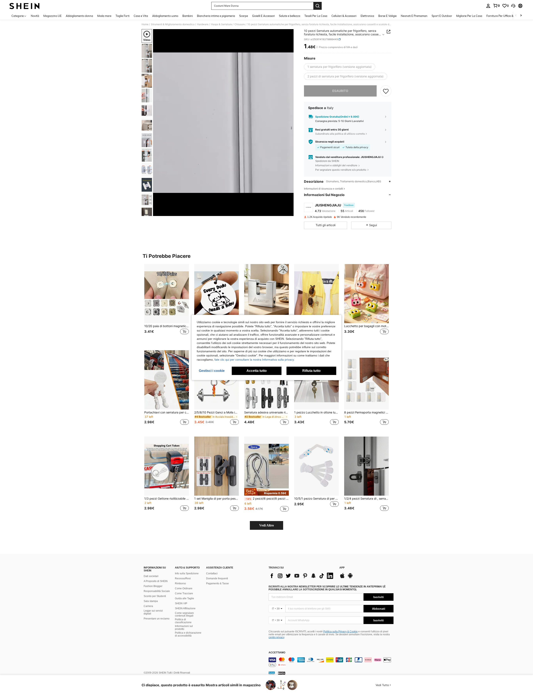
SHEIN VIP (181, 603)
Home (145, 24)
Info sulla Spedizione (187, 573)
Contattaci (212, 573)
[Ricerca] (317, 6)
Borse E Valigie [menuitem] (387, 15)
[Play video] (223, 123)
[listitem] (167, 303)
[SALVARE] (385, 91)
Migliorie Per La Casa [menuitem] (469, 15)
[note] (266, 492)
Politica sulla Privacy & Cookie (340, 631)
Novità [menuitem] (35, 15)
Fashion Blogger (153, 586)
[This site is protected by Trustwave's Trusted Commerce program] (272, 672)
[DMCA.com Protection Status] (281, 672)
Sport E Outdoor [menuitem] (442, 15)
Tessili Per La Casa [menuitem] (315, 15)
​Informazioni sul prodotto (184, 627)
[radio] (339, 66)
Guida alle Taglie (184, 598)
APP (342, 567)
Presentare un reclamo (156, 618)
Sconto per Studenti (155, 596)
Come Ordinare (183, 588)
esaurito (340, 91)
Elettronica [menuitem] (367, 15)
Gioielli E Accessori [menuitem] (263, 15)
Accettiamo (277, 652)
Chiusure (239, 24)
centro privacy (276, 637)
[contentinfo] (331, 662)
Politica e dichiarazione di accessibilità (188, 634)
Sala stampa (151, 601)
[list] (302, 576)
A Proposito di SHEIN (156, 581)
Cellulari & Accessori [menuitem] (343, 15)
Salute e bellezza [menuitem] (289, 15)
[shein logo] (24, 6)
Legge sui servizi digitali (153, 612)
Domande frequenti (217, 578)
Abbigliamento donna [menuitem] (79, 15)
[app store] (342, 577)
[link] (496, 5)
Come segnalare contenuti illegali (184, 614)
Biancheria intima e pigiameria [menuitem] (216, 15)
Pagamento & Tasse (217, 583)
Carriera (148, 606)
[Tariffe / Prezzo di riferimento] (317, 47)
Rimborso (180, 583)
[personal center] (488, 5)
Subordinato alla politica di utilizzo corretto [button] (340, 133)
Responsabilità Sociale (157, 591)
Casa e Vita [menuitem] (141, 15)
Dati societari (151, 576)
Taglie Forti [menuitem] (123, 15)
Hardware (202, 24)
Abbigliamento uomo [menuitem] (165, 15)
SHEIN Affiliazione (185, 608)
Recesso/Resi (183, 578)
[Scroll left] (515, 16)
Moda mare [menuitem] (104, 15)
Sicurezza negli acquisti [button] (329, 141)
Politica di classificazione (183, 621)
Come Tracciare (184, 593)
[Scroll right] (520, 16)
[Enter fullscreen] (289, 212)
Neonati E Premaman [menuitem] (414, 15)
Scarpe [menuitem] (243, 15)
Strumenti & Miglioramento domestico (172, 24)
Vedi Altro (266, 525)
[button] (513, 5)
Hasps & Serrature (221, 24)
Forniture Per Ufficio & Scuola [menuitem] (504, 15)
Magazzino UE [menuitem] (52, 15)
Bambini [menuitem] (187, 15)
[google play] (350, 577)
